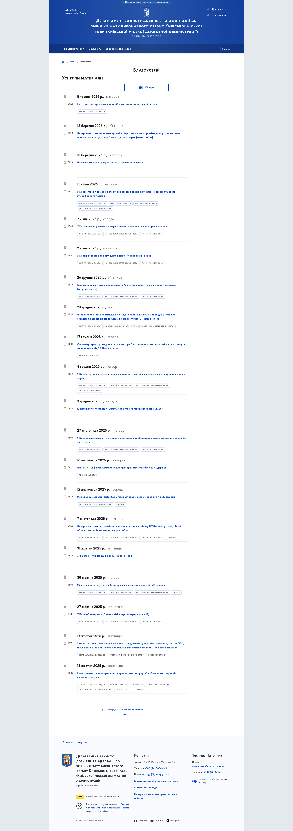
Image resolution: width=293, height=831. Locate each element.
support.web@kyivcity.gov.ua (208, 766)
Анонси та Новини (88, 356)
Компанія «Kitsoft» (207, 780)
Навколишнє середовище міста (95, 208)
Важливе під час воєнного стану (127, 655)
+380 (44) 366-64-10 (156, 768)
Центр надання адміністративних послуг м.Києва (156, 796)
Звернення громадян (118, 49)
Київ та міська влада (146, 203)
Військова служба (157, 655)
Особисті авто (123, 690)
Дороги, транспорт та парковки (126, 685)
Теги (72, 62)
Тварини (120, 504)
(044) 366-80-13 (211, 772)
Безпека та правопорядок (92, 112)
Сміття (176, 592)
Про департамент (73, 49)
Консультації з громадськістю (121, 326)
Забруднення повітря (120, 203)
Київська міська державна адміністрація (156, 781)
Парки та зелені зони (152, 234)
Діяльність (95, 49)
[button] (146, 87)
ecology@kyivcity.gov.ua (155, 774)
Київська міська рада (145, 788)
